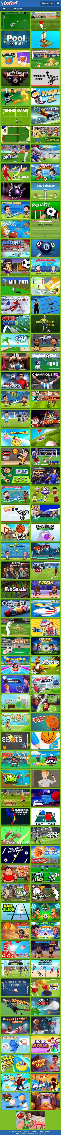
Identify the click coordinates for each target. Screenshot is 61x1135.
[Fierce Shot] (45, 684)
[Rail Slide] (15, 911)
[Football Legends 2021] (15, 210)
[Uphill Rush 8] (15, 665)
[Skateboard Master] (45, 286)
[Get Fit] (15, 874)
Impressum (41, 1133)
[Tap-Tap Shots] (15, 741)
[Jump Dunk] (45, 987)
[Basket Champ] (45, 855)
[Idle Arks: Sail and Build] (45, 39)
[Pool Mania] (45, 248)
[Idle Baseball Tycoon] (15, 1101)
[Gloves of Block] (45, 874)
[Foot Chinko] (15, 96)
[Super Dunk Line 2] (45, 741)
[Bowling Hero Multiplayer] (15, 191)
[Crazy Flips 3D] (15, 836)
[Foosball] (15, 589)
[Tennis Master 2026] (15, 551)
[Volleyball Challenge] (45, 1082)
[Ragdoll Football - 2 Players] (15, 817)
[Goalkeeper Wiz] (15, 1006)
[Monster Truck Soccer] (45, 551)
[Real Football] (45, 153)
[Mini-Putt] (15, 286)
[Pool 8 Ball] (15, 39)
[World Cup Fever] (45, 494)
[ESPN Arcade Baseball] (15, 627)
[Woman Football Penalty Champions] (15, 798)
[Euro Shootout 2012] (45, 229)
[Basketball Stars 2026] (45, 343)
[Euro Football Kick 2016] (15, 419)
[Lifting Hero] (45, 627)
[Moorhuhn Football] (45, 665)
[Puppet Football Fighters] (15, 1025)
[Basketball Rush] (15, 532)
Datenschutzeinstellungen (25, 1133)
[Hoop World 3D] (45, 1044)
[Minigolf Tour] (45, 438)
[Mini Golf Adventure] (45, 760)
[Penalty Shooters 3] (45, 134)
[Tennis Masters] (45, 267)
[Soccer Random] (15, 968)
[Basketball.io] (30, 1120)
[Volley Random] (45, 968)
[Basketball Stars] (45, 949)
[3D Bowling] (15, 362)
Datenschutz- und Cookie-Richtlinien (37, 1131)
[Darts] (45, 419)
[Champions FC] (45, 381)
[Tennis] (15, 115)
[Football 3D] (15, 172)
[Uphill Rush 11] (15, 438)
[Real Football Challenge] (45, 475)
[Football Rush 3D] (45, 457)
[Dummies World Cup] (45, 172)
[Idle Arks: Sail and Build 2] (15, 229)
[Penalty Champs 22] (15, 646)
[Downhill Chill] (45, 96)
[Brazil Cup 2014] (45, 324)
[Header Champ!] (45, 400)
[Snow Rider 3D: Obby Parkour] (15, 1082)
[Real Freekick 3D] (15, 381)
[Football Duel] (45, 836)
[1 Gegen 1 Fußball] (45, 191)
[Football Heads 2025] (45, 930)
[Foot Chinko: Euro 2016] (15, 760)
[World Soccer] (15, 324)
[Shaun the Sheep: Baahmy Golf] (15, 893)
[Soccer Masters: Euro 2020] (15, 494)
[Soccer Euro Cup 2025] (45, 513)
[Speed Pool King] (15, 608)
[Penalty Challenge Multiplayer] (45, 115)
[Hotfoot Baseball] (45, 893)
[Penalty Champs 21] (45, 210)
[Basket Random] (15, 457)
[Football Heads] (45, 703)
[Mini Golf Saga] (15, 343)
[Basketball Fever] (45, 722)
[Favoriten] (57, 3)
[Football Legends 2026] (15, 400)
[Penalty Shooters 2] (45, 21)
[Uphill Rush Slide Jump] (15, 1063)
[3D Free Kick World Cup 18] (45, 58)
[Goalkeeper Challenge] (15, 248)
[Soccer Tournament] (15, 475)
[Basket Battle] (15, 1044)
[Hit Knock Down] (15, 949)
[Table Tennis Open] (45, 798)
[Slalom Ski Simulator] (15, 305)
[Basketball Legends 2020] (45, 589)
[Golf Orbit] (45, 1006)
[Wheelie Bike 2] (15, 513)
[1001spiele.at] (9, 3)
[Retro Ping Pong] (15, 855)
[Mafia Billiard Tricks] (15, 570)
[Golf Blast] (15, 779)
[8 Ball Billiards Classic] (15, 77)
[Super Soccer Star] (15, 703)
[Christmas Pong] (15, 987)
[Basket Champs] (15, 930)
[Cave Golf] (15, 722)
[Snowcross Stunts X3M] (45, 1025)
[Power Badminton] (15, 684)
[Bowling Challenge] (45, 532)
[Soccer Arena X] (45, 911)
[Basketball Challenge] (15, 58)
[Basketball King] (45, 1101)
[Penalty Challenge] (15, 153)
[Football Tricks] (15, 267)
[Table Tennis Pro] (45, 817)
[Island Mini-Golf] (15, 134)
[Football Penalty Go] (45, 570)
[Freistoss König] (45, 362)
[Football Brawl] (45, 646)
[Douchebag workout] (45, 779)
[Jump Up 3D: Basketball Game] (45, 1063)
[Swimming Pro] (45, 305)
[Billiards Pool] (15, 21)
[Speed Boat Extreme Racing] (45, 608)
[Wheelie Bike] (45, 77)
